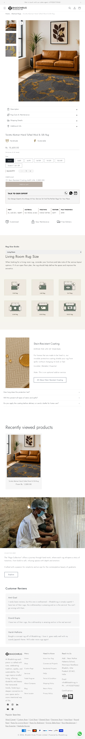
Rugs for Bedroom (37, 722)
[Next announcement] (80, 2)
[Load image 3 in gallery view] (11, 51)
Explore (11, 574)
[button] (4, 8)
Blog (25, 688)
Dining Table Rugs (53, 722)
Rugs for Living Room (19, 722)
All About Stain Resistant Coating (50, 380)
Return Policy (47, 688)
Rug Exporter (11, 726)
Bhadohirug (63, 735)
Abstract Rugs (16, 14)
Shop (26, 663)
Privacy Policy (48, 693)
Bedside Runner (23, 726)
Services (27, 673)
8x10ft (39, 160)
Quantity (11, 171)
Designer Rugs (57, 719)
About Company (30, 683)
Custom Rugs (29, 668)
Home (8, 14)
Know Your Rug (48, 658)
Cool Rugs (33, 719)
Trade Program (29, 678)
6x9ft (29, 160)
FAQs (45, 673)
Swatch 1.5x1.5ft (14, 165)
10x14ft (59, 160)
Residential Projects (50, 668)
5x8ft (19, 160)
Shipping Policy (48, 683)
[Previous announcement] (4, 2)
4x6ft (10, 160)
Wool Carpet (11, 719)
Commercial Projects (50, 663)
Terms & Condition (49, 678)
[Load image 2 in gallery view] (11, 38)
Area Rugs (68, 719)
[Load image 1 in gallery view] (11, 25)
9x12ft (49, 160)
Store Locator (29, 693)
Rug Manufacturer (69, 722)
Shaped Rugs (44, 719)
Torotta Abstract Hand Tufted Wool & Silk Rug (24, 481)
